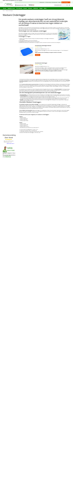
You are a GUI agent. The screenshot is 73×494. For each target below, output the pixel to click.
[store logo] (8, 4)
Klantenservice (42, 2)
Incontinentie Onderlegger (41, 63)
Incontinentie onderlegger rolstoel (43, 45)
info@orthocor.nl (8, 156)
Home (4, 10)
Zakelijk (59, 2)
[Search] (67, 5)
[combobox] (61, 5)
